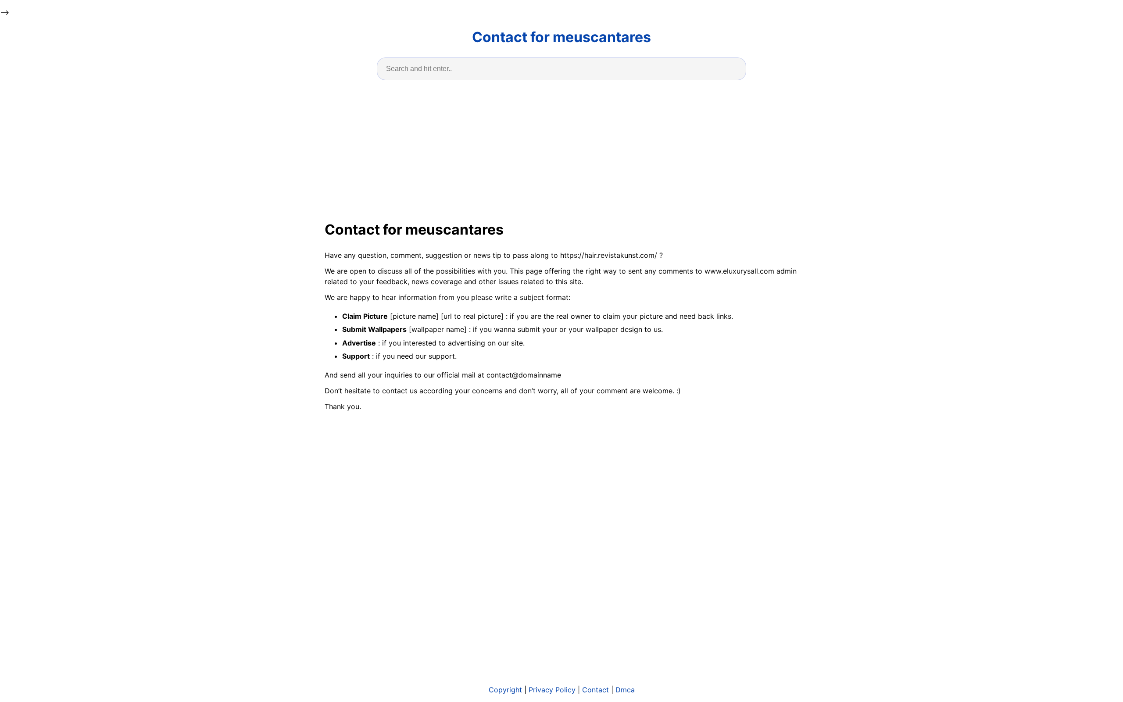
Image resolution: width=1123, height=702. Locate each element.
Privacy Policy (552, 689)
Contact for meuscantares (561, 37)
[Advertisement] (561, 148)
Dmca (625, 689)
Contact (595, 689)
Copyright (505, 689)
